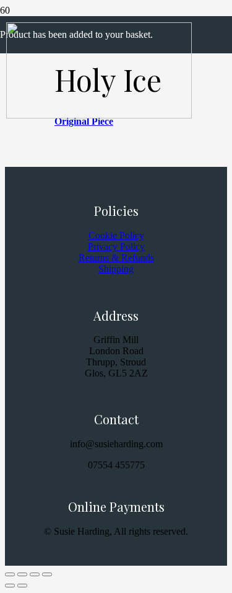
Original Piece (83, 121)
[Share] (35, 574)
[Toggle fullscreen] (22, 574)
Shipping (116, 269)
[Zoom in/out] (10, 574)
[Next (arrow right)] (22, 585)
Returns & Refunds (116, 257)
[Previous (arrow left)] (10, 585)
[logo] (99, 115)
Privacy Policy (116, 246)
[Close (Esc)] (47, 574)
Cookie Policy (116, 235)
